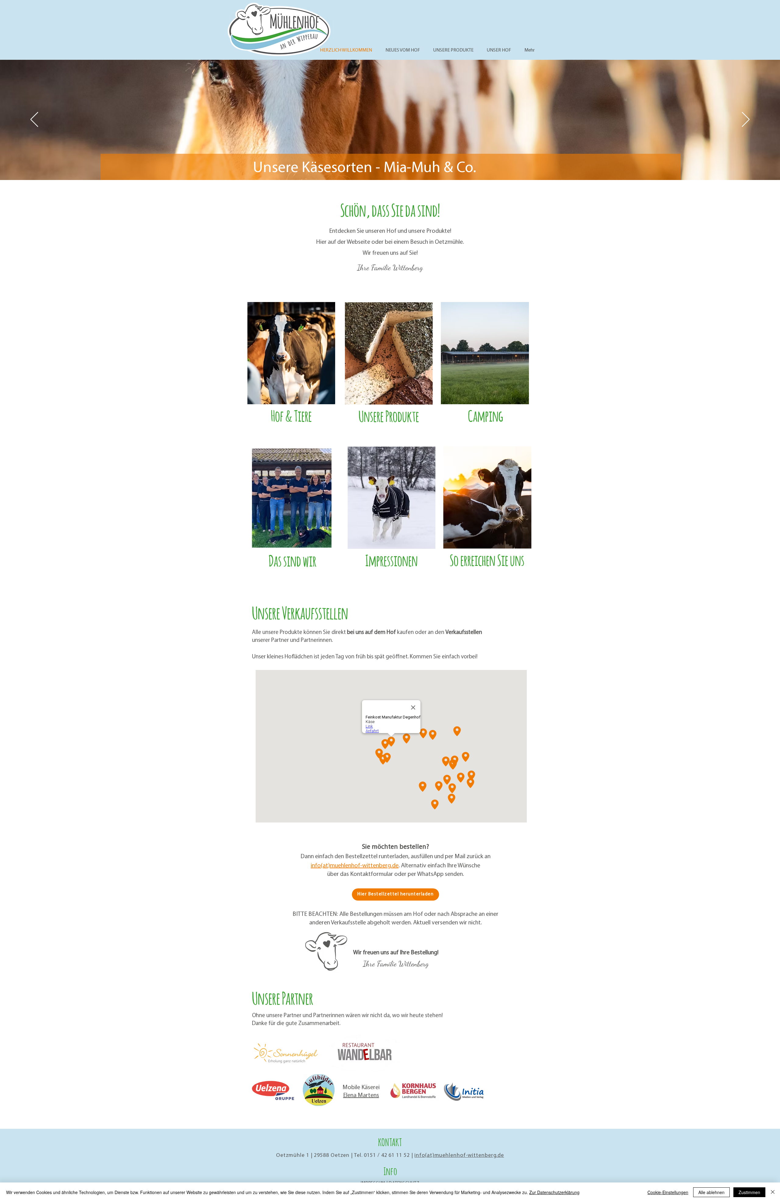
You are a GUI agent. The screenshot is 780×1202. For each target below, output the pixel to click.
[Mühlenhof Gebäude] (384, 165)
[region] (292, 371)
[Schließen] (772, 1192)
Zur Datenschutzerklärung (554, 1192)
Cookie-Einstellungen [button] (667, 1192)
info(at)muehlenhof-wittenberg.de (355, 866)
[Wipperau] (395, 165)
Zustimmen (749, 1192)
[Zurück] (34, 120)
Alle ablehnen (711, 1192)
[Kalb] (390, 165)
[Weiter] (746, 120)
